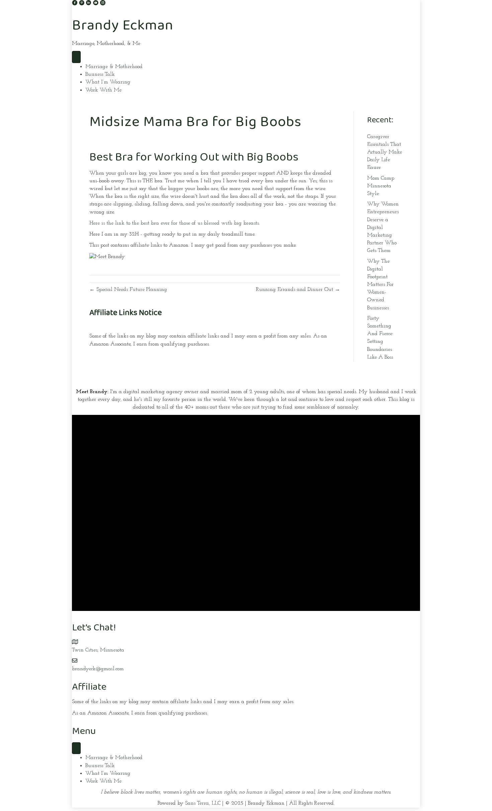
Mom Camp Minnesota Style (380, 186)
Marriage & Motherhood (114, 66)
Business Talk (100, 74)
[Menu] (76, 57)
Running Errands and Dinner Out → (298, 289)
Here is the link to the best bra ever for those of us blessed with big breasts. (174, 223)
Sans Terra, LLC (203, 803)
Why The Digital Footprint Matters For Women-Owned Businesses (380, 285)
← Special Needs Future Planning (128, 289)
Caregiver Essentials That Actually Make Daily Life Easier (384, 152)
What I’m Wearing (107, 82)
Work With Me (103, 90)
